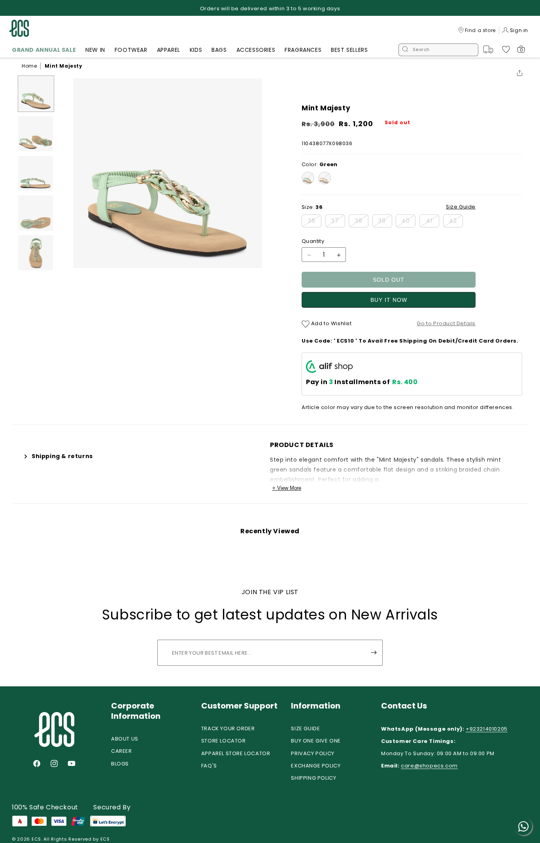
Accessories (256, 50)
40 (408, 222)
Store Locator (223, 740)
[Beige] (324, 178)
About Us (124, 739)
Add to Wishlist (331, 323)
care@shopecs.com (429, 765)
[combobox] (438, 50)
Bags (219, 50)
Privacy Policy (312, 753)
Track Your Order (228, 728)
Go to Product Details (446, 323)
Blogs (120, 763)
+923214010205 (487, 729)
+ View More (286, 488)
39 (385, 222)
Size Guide (305, 728)
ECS (36, 839)
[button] (44, 51)
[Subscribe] (373, 653)
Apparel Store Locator (235, 753)
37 (338, 222)
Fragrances (303, 50)
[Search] (405, 50)
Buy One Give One (316, 740)
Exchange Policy (315, 765)
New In (95, 50)
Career (121, 751)
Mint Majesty (63, 66)
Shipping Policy (313, 778)
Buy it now (388, 300)
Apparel (168, 50)
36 (314, 222)
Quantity (313, 241)
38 (361, 222)
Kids (196, 50)
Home (29, 66)
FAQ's (209, 765)
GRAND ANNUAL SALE (44, 50)
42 (456, 222)
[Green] (308, 178)
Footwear (131, 50)
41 (432, 222)
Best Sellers (349, 50)
